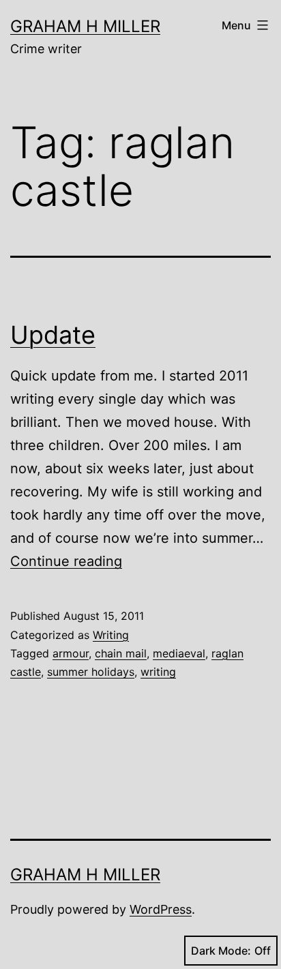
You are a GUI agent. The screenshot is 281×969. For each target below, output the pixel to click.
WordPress (161, 909)
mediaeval (179, 653)
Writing (111, 635)
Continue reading (66, 561)
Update (52, 335)
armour (71, 653)
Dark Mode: (221, 950)
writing (158, 672)
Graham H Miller (85, 26)
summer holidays (90, 672)
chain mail (121, 653)
